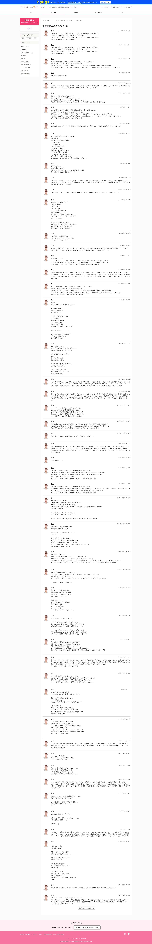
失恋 (35, 38)
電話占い (76, 12)
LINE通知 (23, 49)
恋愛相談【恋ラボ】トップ (50, 20)
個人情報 (23, 55)
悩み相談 (53, 12)
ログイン (29, 28)
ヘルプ (54, 934)
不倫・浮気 (29, 38)
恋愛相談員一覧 (64, 20)
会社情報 (22, 934)
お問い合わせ (127, 7)
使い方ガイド (105, 7)
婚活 (23, 38)
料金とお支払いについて (28, 52)
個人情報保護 (48, 934)
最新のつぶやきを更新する (86, 908)
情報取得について (26, 64)
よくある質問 (116, 7)
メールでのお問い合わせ (88, 927)
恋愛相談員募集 (25, 73)
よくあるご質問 (25, 67)
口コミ (121, 12)
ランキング (98, 12)
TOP (31, 12)
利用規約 (23, 58)
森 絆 (52, 31)
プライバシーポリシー (37, 934)
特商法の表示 (24, 61)
